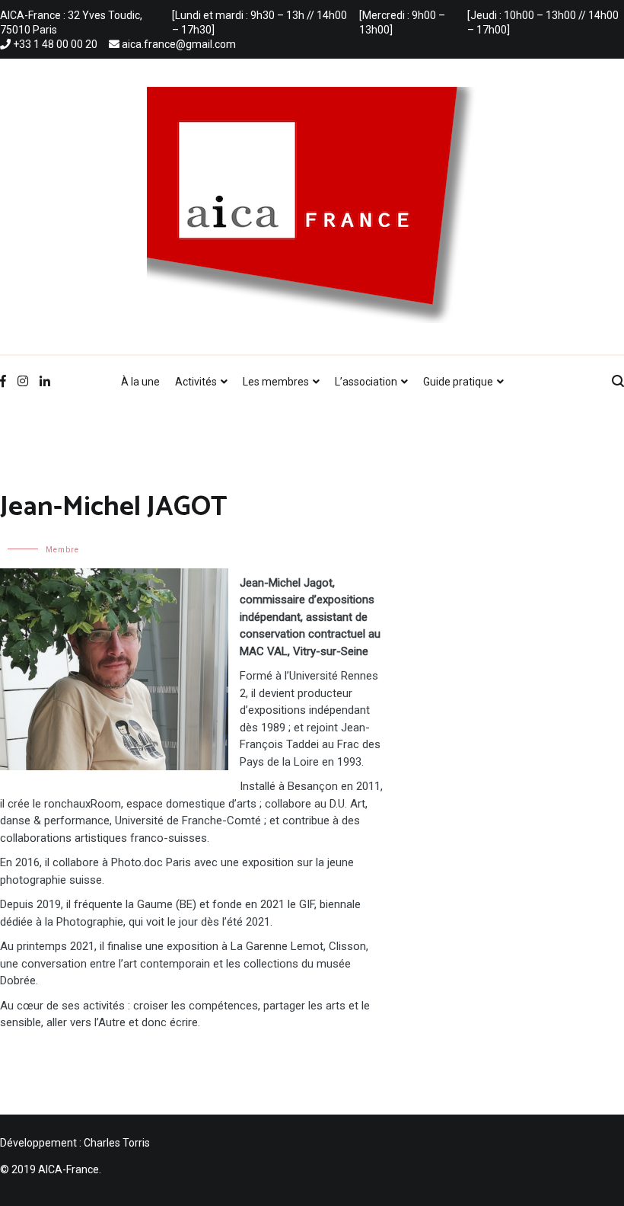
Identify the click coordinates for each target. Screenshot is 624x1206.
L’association (366, 382)
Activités (196, 382)
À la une (140, 382)
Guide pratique (458, 382)
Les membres (276, 382)
